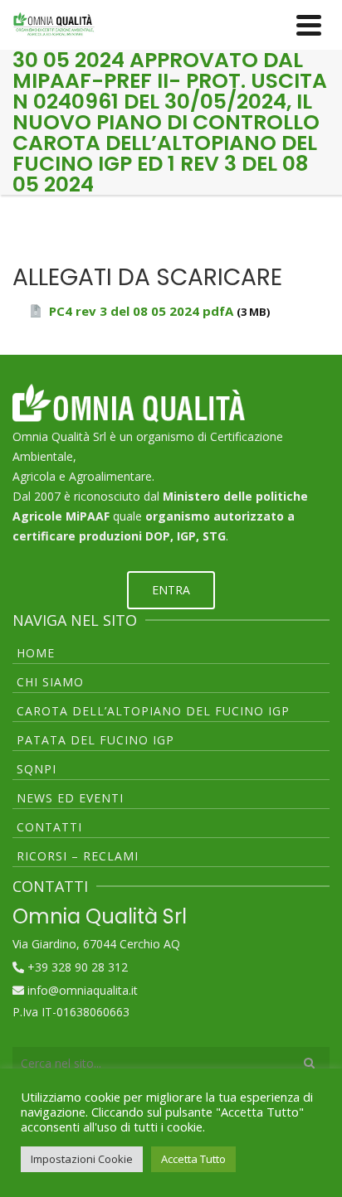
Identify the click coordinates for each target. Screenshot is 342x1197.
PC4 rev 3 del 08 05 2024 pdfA (141, 311)
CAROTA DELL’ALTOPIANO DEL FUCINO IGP (153, 711)
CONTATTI (49, 827)
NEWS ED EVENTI (70, 798)
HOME (36, 653)
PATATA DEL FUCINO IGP (95, 740)
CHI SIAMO (50, 682)
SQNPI (36, 769)
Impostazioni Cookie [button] (82, 1158)
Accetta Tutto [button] (193, 1158)
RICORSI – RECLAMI (78, 856)
